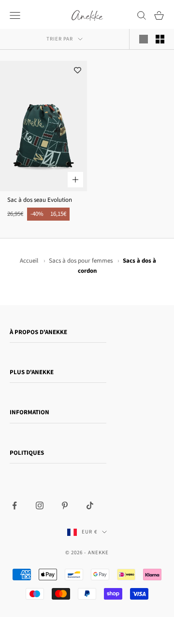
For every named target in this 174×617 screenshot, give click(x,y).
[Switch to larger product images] (143, 39)
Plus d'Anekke (32, 372)
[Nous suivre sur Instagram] (39, 505)
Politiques (27, 453)
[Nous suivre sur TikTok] (90, 505)
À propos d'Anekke (38, 332)
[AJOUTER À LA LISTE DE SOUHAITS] (77, 70)
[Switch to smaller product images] (160, 39)
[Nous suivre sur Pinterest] (65, 505)
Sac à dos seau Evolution (39, 200)
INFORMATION (29, 412)
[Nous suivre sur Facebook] (14, 505)
